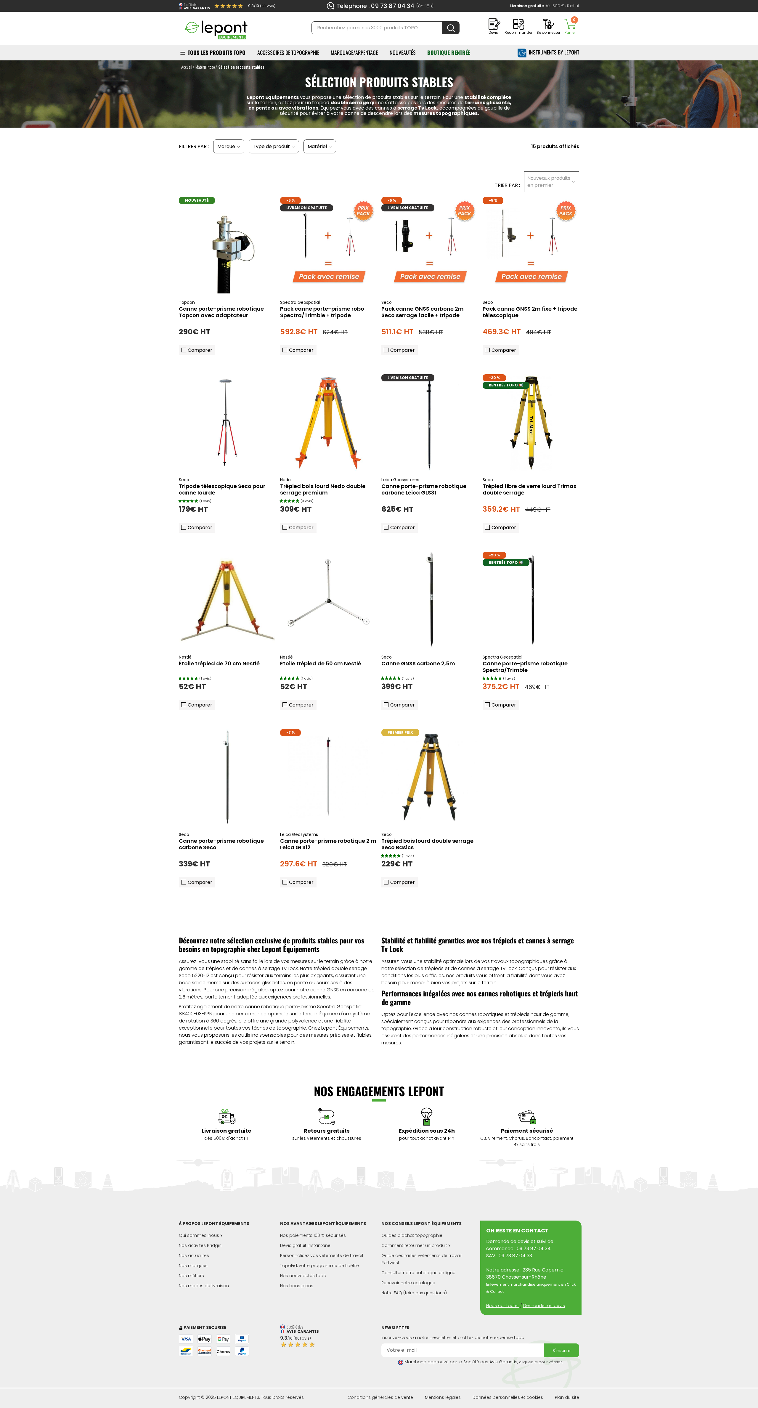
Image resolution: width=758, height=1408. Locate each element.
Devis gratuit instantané (305, 1245)
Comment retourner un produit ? (416, 1245)
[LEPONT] (216, 27)
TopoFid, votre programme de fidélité (319, 1266)
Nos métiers (191, 1276)
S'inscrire (562, 1351)
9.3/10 (261, 6)
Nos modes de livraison (204, 1286)
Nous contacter (502, 1306)
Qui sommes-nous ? (201, 1235)
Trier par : (507, 185)
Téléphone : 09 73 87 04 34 (375, 6)
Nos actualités (194, 1255)
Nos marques (193, 1266)
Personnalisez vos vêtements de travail (321, 1255)
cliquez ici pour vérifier (540, 1361)
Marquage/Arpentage (354, 52)
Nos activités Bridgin (200, 1245)
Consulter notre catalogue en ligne (418, 1273)
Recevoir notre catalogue (408, 1283)
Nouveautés (403, 52)
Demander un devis (544, 1306)
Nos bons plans (296, 1286)
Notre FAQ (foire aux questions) (414, 1293)
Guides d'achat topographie (411, 1235)
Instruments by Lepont (552, 52)
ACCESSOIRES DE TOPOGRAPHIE (288, 52)
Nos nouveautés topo (303, 1276)
